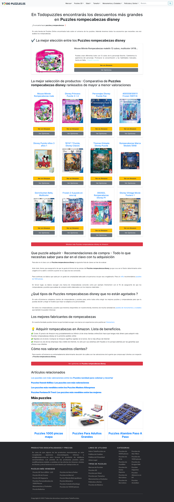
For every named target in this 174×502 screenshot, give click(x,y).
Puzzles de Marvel (67, 475)
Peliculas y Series (95, 482)
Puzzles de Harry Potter (69, 472)
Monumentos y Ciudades (42, 486)
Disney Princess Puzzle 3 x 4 (72, 94)
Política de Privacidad (97, 457)
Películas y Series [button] (130, 3)
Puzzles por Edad (95, 473)
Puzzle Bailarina (39, 489)
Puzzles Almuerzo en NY (136, 475)
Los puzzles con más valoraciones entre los (72, 378)
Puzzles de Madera (96, 485)
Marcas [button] (68, 3)
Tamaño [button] (96, 3)
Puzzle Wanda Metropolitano (71, 478)
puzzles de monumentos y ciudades (128, 308)
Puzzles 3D (93, 470)
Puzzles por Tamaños (97, 476)
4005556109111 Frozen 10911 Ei (130, 94)
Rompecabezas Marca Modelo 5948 (130, 144)
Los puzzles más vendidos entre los (63, 387)
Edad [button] (88, 3)
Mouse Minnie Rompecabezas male (44, 94)
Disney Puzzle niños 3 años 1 (43, 144)
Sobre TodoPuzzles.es (97, 451)
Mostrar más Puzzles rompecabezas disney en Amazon (87, 244)
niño (122, 277)
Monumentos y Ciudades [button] (112, 3)
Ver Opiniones (106, 70)
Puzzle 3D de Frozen (40, 475)
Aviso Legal (93, 460)
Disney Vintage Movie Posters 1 (130, 194)
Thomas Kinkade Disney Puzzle (101, 144)
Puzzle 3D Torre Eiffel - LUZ (43, 472)
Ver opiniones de (87, 364)
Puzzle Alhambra (66, 481)
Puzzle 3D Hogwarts (40, 478)
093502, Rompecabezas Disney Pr (101, 195)
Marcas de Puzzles (96, 467)
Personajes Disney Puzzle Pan (101, 94)
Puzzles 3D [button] (78, 3)
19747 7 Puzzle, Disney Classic (72, 144)
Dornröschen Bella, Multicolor (44, 194)
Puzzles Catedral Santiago (70, 484)
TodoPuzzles (74, 498)
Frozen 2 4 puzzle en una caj (73, 194)
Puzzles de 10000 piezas (69, 487)
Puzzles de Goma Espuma (123, 469)
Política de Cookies (96, 454)
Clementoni (110, 322)
